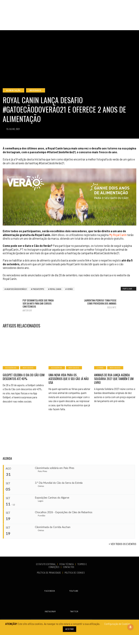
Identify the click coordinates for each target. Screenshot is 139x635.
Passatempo (38, 289)
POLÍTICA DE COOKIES (75, 572)
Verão (70, 289)
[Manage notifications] (130, 627)
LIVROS (100, 367)
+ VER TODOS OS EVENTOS (122, 544)
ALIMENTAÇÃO (13, 90)
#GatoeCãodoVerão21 (16, 289)
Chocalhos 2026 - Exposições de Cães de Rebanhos (63, 512)
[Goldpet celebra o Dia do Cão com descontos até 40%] (24, 347)
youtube (73, 591)
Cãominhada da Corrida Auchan (52, 527)
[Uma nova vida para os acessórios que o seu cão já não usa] (70, 347)
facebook (49, 591)
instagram (50, 611)
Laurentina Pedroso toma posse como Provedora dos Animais (100, 304)
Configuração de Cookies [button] (117, 623)
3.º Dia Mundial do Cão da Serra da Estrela (59, 483)
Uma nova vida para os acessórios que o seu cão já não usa (69, 379)
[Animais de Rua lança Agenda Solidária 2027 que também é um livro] (115, 347)
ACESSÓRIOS (10, 367)
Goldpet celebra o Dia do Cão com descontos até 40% (24, 377)
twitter (74, 611)
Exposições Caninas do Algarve (52, 498)
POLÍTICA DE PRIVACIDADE (49, 572)
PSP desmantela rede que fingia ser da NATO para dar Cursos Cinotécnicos (38, 305)
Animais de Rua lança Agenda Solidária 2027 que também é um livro (114, 379)
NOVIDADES (35, 90)
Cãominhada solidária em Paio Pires (54, 468)
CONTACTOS (68, 567)
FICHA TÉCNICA (66, 564)
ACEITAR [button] (69, 628)
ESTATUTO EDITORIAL (46, 564)
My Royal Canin (118, 235)
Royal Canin (55, 289)
